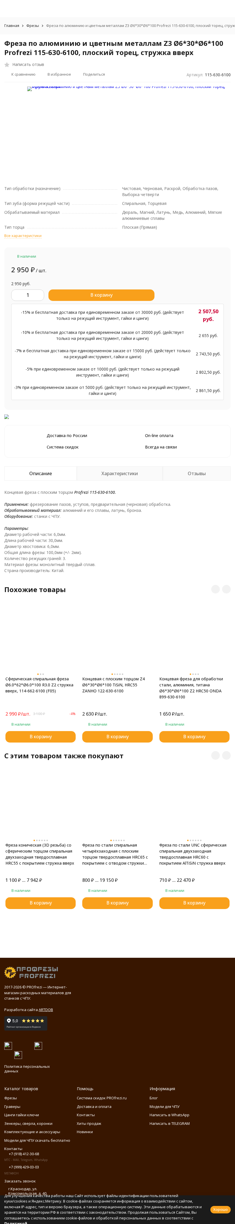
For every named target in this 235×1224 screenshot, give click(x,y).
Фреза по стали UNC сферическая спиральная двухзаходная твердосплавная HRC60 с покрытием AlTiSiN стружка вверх (192, 854)
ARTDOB (46, 1009)
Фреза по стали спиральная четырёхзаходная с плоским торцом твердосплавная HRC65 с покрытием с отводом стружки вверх (115, 854)
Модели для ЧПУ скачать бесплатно (37, 1140)
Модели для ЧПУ (164, 1106)
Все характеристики (23, 235)
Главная (11, 25)
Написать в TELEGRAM (170, 1123)
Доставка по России (67, 435)
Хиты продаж (89, 1123)
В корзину (101, 295)
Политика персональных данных (27, 1069)
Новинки (85, 1131)
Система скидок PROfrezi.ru (102, 1097)
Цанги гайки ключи (21, 1114)
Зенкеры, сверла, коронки (28, 1123)
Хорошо (220, 1209)
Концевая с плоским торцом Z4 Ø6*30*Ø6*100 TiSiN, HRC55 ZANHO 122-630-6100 (113, 685)
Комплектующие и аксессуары (32, 1131)
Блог (154, 1097)
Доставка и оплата (94, 1106)
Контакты (86, 1114)
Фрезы (32, 25)
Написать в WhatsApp (169, 1114)
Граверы (12, 1106)
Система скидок (63, 447)
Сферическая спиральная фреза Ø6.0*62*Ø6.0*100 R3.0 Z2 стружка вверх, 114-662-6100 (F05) (39, 685)
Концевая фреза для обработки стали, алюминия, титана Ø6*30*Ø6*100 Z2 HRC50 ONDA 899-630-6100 (191, 688)
